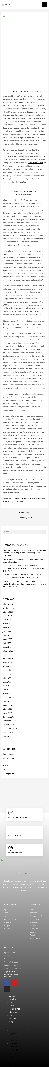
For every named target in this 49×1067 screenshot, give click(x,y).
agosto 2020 (8, 732)
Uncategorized (8, 773)
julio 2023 (7, 631)
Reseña (5, 769)
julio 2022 (7, 678)
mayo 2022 (7, 686)
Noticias (6, 762)
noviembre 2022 (9, 662)
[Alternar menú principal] (44, 4)
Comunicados (8, 754)
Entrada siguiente (24, 518)
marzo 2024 (8, 623)
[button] (11, 1027)
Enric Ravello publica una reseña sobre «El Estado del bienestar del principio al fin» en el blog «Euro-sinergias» (24, 553)
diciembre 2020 (9, 717)
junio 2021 (7, 701)
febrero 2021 (8, 709)
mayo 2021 (7, 705)
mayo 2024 (7, 616)
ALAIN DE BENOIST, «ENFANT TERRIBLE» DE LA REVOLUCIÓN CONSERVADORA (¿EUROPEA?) (22, 576)
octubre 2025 (8, 608)
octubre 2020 (8, 724)
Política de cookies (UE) (13, 1018)
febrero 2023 (8, 651)
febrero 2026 (8, 604)
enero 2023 (7, 655)
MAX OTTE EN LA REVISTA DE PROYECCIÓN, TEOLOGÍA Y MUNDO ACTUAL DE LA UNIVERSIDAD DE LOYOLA (24, 568)
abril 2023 (7, 643)
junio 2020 (7, 736)
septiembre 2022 (10, 670)
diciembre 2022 (9, 658)
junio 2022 (7, 682)
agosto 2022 (8, 674)
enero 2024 (7, 627)
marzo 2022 (8, 693)
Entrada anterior (24, 513)
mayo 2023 (7, 639)
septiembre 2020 (10, 728)
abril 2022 (7, 689)
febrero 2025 (8, 612)
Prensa (6, 91)
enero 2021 (7, 713)
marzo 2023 (8, 647)
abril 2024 (7, 620)
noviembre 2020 (9, 721)
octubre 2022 (8, 666)
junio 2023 (7, 635)
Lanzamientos (8, 758)
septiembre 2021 (10, 697)
